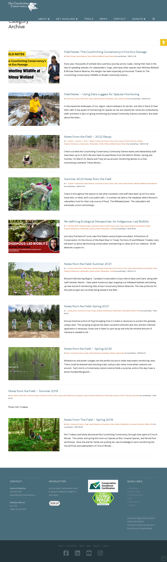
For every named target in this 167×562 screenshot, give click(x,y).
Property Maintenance (71, 144)
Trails (81, 546)
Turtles (101, 144)
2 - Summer (77, 141)
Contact (96, 546)
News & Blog (134, 491)
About (60, 546)
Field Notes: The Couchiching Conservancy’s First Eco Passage (105, 52)
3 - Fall (84, 141)
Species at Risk (124, 99)
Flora (116, 141)
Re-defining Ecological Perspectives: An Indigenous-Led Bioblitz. (106, 221)
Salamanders (84, 144)
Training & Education (132, 395)
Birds (76, 226)
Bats (72, 226)
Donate (132, 505)
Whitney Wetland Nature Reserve (103, 56)
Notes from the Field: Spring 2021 (86, 306)
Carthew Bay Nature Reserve (84, 183)
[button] (163, 42)
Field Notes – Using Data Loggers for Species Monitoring (101, 94)
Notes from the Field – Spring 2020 (88, 348)
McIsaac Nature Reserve (78, 56)
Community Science (73, 99)
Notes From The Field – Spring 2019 (88, 419)
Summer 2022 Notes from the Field (87, 179)
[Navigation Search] (154, 17)
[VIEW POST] (33, 66)
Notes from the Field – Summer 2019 (33, 391)
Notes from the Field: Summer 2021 (87, 264)
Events (107, 226)
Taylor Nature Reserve (125, 183)
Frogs (67, 56)
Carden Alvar (87, 268)
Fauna (112, 141)
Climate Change (84, 226)
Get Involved (134, 502)
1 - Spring (69, 141)
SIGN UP (54, 503)
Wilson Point (135, 311)
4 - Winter (90, 141)
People (140, 141)
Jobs (130, 498)
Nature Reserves (136, 495)
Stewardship (94, 144)
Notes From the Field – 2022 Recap (87, 136)
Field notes (84, 99)
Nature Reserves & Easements (103, 99)
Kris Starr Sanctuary (130, 141)
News (89, 56)
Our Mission (134, 488)
